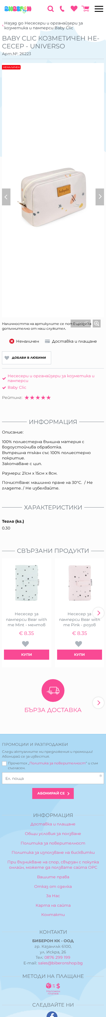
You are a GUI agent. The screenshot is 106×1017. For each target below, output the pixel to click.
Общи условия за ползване (53, 833)
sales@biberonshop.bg (60, 963)
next (98, 613)
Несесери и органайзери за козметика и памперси (51, 378)
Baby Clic (17, 387)
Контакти (53, 914)
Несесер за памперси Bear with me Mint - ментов (26, 619)
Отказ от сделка (53, 886)
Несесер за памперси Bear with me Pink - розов (79, 619)
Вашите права (53, 876)
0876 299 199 (57, 957)
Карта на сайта (53, 905)
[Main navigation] (99, 9)
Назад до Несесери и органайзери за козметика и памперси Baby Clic (43, 25)
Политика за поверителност (57, 763)
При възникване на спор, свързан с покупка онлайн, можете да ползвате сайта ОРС (53, 864)
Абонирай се (51, 793)
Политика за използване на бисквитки (53, 852)
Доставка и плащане (53, 824)
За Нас (53, 895)
